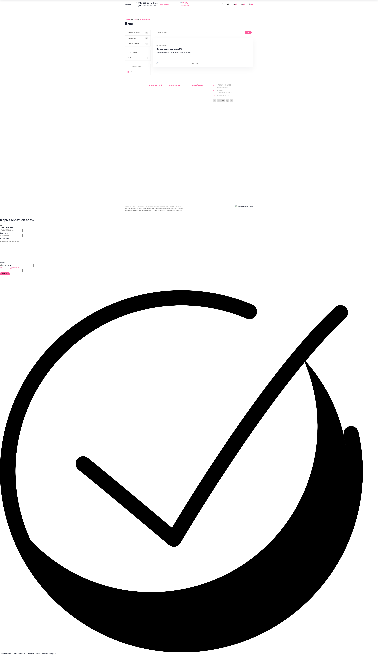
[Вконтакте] (214, 100)
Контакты (150, 101)
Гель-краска (130, 115)
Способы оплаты (152, 98)
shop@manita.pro (223, 95)
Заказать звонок (164, 4)
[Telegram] (227, 100)
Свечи (127, 178)
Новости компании (175, 88)
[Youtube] (223, 100)
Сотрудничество (152, 88)
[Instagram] (219, 100)
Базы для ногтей (132, 96)
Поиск (248, 32)
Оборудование (131, 190)
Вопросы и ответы (175, 103)
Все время (133, 52)
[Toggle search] (222, 4)
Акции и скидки (174, 91)
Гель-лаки (129, 118)
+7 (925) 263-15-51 (143, 3)
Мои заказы (194, 88)
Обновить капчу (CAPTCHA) (9, 268)
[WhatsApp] (231, 100)
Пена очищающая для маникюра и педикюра (133, 145)
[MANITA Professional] (189, 4)
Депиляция (130, 187)
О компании (151, 91)
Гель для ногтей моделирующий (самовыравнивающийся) (136, 110)
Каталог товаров (138, 11)
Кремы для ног (131, 161)
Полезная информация (176, 95)
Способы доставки (153, 95)
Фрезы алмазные (132, 136)
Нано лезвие (130, 139)
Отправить (5, 274)
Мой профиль (195, 91)
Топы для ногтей (132, 99)
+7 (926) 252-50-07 (143, 6)
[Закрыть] (1, 225)
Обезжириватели (132, 127)
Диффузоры (130, 175)
